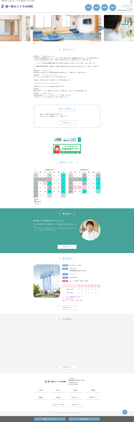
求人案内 (58, 397)
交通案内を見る (67, 367)
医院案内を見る (67, 307)
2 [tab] (34, 43)
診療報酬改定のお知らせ (48, 56)
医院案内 (104, 7)
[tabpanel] (67, 28)
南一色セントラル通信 (58, 404)
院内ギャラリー (76, 397)
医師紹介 (96, 7)
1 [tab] (32, 43)
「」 (53, 95)
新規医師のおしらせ (47, 70)
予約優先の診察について (48, 93)
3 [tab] (35, 43)
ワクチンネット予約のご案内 (49, 75)
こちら (41, 97)
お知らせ (58, 390)
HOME (88, 7)
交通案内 (112, 7)
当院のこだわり (76, 404)
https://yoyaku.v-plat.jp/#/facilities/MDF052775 (46, 83)
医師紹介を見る (67, 246)
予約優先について (67, 122)
